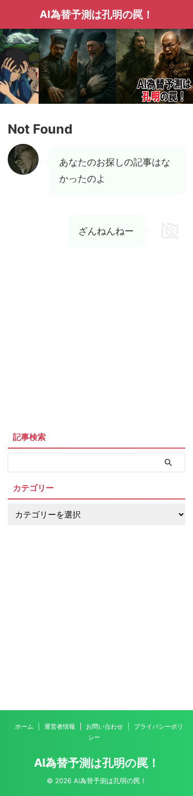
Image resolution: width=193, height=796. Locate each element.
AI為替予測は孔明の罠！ (96, 14)
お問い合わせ (104, 726)
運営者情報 (59, 726)
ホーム (24, 726)
